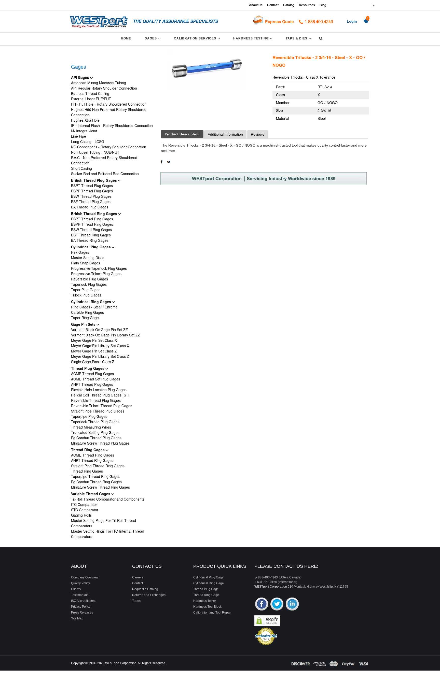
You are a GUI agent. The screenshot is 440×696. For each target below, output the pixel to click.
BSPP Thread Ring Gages (92, 224)
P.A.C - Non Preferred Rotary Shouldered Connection (104, 160)
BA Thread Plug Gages (89, 206)
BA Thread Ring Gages (89, 240)
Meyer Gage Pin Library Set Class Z (100, 356)
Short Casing (81, 168)
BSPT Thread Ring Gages (92, 218)
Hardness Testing (253, 38)
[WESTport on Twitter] (277, 605)
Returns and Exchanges (149, 595)
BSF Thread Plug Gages (91, 201)
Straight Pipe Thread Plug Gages (97, 411)
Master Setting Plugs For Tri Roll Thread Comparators (103, 523)
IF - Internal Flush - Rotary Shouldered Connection (112, 125)
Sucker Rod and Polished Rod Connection (105, 173)
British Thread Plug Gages (94, 180)
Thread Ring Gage (206, 595)
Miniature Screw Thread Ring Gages (100, 487)
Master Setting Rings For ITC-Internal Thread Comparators (107, 534)
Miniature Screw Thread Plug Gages (100, 443)
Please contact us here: (286, 566)
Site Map (77, 618)
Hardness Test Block (207, 606)
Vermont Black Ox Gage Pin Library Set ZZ (105, 334)
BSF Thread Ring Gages (91, 234)
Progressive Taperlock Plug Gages (99, 268)
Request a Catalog (145, 589)
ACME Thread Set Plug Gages (95, 378)
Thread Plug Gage (206, 589)
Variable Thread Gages (91, 493)
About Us (256, 5)
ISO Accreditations (83, 601)
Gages (153, 38)
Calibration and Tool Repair (212, 612)
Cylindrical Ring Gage (208, 583)
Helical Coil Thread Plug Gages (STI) (101, 394)
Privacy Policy (80, 606)
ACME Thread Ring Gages (92, 455)
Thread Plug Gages (88, 368)
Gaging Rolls (81, 515)
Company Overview (84, 577)
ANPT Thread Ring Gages (92, 460)
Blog (323, 5)
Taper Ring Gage (85, 317)
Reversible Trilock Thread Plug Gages (101, 405)
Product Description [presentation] (182, 134)
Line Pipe (78, 136)
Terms (136, 601)
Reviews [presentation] (257, 134)
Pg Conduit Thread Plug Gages (96, 437)
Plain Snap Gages (85, 262)
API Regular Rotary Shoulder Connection (104, 88)
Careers (137, 577)
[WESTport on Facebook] (261, 605)
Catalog (288, 5)
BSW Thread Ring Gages (91, 229)
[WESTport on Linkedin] (292, 605)
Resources (307, 5)
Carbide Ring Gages (87, 312)
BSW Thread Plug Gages (91, 196)
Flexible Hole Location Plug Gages (99, 389)
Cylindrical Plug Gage (208, 577)
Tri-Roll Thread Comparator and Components (107, 499)
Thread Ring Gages (88, 449)
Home (126, 38)
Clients (76, 589)
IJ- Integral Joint (84, 130)
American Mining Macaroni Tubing (98, 82)
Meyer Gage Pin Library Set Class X (100, 345)
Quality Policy (80, 583)
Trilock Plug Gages (86, 294)
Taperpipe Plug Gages (89, 416)
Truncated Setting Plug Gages (95, 432)
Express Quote (279, 21)
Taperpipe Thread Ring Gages (95, 476)
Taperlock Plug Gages (89, 284)
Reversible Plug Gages (89, 278)
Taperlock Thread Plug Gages (95, 421)
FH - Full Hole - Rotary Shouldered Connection (108, 104)
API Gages (80, 77)
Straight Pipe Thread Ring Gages (98, 465)
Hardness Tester (204, 601)
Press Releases (82, 612)
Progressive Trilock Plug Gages (96, 273)
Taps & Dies (299, 38)
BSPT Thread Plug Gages (92, 185)
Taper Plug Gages (85, 289)
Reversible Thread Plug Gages (96, 400)
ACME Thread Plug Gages (92, 373)
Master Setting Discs (87, 257)
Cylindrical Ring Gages (91, 301)
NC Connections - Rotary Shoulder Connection (108, 146)
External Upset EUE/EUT (91, 98)
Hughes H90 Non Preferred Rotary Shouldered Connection (108, 112)
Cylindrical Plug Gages (91, 246)
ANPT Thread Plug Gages (92, 384)
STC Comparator (84, 509)
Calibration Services (198, 38)
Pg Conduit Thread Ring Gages (96, 481)
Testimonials (79, 595)
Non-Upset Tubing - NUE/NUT (95, 152)
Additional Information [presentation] (225, 134)
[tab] (182, 134)
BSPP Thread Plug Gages (92, 190)
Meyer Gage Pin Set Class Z (94, 350)
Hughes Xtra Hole (85, 120)
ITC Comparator (84, 504)
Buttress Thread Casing (90, 93)
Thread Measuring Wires (91, 427)
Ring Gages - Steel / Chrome (94, 306)
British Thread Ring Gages (94, 213)
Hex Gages (80, 252)
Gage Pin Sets (84, 324)
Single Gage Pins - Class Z (92, 361)
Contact (273, 5)
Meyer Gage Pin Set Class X (94, 340)
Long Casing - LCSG (87, 141)
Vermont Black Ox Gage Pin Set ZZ (99, 329)
